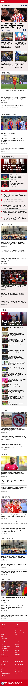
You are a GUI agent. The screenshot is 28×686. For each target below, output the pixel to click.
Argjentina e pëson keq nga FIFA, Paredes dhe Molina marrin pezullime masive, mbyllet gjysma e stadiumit (15, 195)
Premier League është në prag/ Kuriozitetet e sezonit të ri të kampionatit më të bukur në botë (13, 303)
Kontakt (16, 668)
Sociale (2, 634)
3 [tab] (3, 30)
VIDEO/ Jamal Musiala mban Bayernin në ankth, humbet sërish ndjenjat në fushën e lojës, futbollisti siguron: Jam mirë (13, 531)
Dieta (16, 652)
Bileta (16, 666)
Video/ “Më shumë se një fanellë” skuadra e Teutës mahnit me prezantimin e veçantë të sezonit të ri (12, 141)
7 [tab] (7, 30)
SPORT (6, 2)
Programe (4, 661)
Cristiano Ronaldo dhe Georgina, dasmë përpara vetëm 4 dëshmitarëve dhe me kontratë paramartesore (13, 608)
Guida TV (3, 675)
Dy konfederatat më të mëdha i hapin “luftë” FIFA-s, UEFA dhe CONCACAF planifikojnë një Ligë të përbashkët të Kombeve (14, 207)
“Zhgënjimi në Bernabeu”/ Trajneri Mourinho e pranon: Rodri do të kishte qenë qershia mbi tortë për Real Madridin (13, 439)
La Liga (4, 410)
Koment (16, 629)
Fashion (16, 648)
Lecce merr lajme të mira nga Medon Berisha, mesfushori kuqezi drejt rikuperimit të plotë (13, 92)
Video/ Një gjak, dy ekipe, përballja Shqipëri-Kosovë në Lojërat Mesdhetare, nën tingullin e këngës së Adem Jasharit (15, 218)
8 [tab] (8, 30)
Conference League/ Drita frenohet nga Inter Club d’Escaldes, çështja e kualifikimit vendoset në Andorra (13, 253)
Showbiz (17, 644)
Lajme (3, 624)
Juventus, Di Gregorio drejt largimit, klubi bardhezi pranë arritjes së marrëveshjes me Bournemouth (12, 474)
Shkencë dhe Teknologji (20, 632)
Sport (3, 642)
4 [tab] (4, 30)
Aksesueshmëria (18, 675)
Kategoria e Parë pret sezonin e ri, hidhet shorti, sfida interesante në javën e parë (18, 177)
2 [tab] (2, 30)
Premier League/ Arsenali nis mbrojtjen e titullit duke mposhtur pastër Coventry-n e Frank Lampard (13, 287)
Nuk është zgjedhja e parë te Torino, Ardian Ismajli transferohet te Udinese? (12, 107)
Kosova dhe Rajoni (19, 630)
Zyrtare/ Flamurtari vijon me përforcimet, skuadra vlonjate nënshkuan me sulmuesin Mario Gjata (13, 168)
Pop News (18, 642)
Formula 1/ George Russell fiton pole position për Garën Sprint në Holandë (13, 566)
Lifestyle (17, 646)
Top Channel (19, 661)
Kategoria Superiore (9, 114)
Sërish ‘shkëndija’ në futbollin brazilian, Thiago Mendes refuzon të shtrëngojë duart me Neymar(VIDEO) (13, 600)
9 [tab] (9, 30)
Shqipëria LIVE (4, 668)
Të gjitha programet (5, 673)
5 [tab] (5, 30)
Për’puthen (3, 666)
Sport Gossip (6, 580)
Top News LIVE (4, 638)
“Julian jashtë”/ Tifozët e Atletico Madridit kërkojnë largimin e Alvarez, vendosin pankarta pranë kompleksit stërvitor (15, 213)
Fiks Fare (3, 669)
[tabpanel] (14, 18)
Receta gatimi (18, 654)
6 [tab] (6, 30)
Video (4, 310)
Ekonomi (3, 632)
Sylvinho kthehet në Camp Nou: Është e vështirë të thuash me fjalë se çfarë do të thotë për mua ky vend (13, 100)
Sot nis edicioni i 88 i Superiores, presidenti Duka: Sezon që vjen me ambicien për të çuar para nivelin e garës (13, 149)
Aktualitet (3, 630)
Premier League (7, 268)
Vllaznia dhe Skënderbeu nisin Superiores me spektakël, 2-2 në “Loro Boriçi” (12, 133)
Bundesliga (6, 497)
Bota (16, 624)
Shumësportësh (7, 538)
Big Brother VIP (4, 664)
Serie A (4, 454)
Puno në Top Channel (19, 669)
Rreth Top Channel (19, 664)
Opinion (16, 627)
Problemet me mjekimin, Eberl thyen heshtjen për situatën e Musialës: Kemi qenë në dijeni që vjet (14, 516)
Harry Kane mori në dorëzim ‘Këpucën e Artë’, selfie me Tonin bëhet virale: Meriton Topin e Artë (14, 523)
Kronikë (2, 629)
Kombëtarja (6, 73)
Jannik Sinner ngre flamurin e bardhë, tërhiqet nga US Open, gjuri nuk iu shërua (14, 573)
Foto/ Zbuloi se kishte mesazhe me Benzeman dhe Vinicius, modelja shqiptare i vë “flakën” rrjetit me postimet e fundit (14, 616)
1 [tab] (1, 30)
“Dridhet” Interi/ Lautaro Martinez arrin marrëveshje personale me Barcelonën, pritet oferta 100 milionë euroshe (13, 447)
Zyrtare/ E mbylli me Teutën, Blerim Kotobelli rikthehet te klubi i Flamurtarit (17, 184)
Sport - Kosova (7, 224)
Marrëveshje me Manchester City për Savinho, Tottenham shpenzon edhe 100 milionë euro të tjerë (13, 296)
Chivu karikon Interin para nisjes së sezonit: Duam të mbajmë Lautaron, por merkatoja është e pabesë (14, 489)
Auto (16, 634)
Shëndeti (17, 650)
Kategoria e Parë (8, 157)
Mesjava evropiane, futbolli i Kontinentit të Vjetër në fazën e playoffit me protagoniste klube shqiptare (13, 261)
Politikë (2, 627)
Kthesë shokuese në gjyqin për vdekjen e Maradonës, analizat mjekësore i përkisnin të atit (14, 201)
